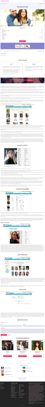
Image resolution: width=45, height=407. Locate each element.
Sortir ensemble (3, 55)
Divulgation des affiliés (32, 401)
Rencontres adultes (21, 386)
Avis (1, 386)
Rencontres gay (13, 393)
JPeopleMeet (12, 391)
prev (21, 360)
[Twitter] (41, 51)
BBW (19, 387)
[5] (8, 322)
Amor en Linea (13, 384)
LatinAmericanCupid (13, 397)
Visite (22, 41)
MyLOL (20, 392)
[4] (7, 322)
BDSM (20, 388)
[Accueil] (5, 1)
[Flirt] (17, 46)
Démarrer (29, 80)
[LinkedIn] (39, 51)
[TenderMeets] (24, 371)
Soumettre (3, 334)
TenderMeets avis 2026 (29, 371)
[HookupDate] (2, 371)
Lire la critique (7, 354)
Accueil (1, 384)
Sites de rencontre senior (14, 392)
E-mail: (24, 324)
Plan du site (2, 388)
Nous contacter (3, 387)
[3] (6, 322)
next (24, 360)
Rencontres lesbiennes (22, 393)
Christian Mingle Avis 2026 (8, 374)
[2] (5, 322)
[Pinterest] (43, 51)
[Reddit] (20, 379)
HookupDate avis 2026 (7, 371)
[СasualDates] (2, 368)
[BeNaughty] (27, 46)
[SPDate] (24, 368)
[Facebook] (38, 51)
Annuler (9, 334)
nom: (1, 324)
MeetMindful (12, 388)
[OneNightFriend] (22, 46)
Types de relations (3, 53)
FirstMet (12, 386)
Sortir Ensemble (21, 384)
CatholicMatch (21, 397)
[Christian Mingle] (2, 374)
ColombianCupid (13, 387)
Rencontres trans (21, 391)
